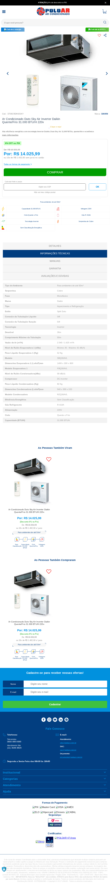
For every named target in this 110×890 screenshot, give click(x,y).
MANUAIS (55, 261)
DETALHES (55, 246)
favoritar (100, 35)
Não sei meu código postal (44, 192)
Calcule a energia (14, 29)
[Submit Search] (104, 22)
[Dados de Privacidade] (4, 869)
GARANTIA (55, 268)
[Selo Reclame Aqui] (40, 841)
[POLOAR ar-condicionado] (53, 15)
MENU (4, 11)
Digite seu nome (39, 684)
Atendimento (12, 785)
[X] (105, 2)
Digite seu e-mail (39, 692)
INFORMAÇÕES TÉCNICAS (55, 253)
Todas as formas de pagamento (17, 164)
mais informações (10, 135)
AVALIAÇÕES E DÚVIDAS (55, 276)
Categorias (10, 778)
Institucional (11, 772)
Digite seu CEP (45, 187)
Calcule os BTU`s (98, 29)
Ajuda (7, 791)
